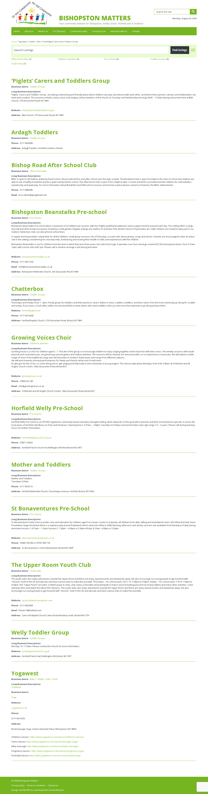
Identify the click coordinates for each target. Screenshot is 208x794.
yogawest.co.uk (19, 707)
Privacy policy (18, 785)
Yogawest (16, 687)
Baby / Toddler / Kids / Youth (44, 679)
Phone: (15, 713)
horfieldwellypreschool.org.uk (36, 437)
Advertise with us (118, 31)
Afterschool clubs (19, 59)
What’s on (43, 31)
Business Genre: (20, 692)
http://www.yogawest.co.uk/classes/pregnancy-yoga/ (57, 750)
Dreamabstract (56, 789)
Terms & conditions (36, 785)
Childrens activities (67, 59)
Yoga (13, 697)
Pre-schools (110, 59)
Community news (78, 31)
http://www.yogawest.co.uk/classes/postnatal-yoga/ (55, 755)
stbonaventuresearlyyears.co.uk (38, 537)
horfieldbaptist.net (31, 310)
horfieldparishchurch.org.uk (35, 651)
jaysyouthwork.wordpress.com (37, 600)
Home (17, 31)
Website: (16, 702)
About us (29, 31)
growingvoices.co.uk (32, 376)
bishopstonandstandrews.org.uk (38, 110)
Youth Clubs (17, 63)
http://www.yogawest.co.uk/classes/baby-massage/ (52, 746)
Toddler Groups (158, 59)
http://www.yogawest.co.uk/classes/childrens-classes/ (57, 736)
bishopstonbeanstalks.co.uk (36, 256)
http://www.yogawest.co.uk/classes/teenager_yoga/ (52, 741)
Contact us (53, 785)
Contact (136, 31)
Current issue (98, 31)
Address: (16, 723)
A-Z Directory (59, 31)
